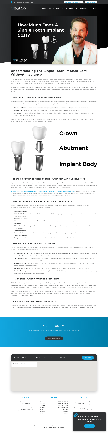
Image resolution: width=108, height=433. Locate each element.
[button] (54, 39)
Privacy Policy (48, 427)
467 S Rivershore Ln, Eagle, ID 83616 (23, 2)
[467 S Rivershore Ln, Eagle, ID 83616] (11, 2)
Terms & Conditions (58, 427)
